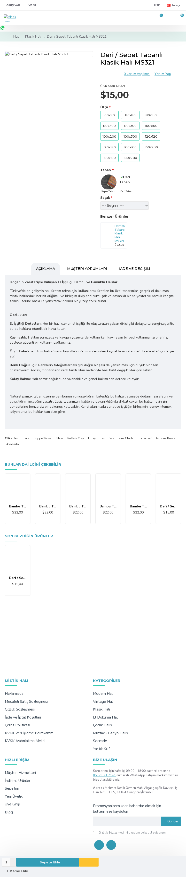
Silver (59, 438)
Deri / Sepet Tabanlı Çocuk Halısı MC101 (168, 506)
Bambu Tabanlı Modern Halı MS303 (77, 506)
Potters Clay (75, 438)
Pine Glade (126, 438)
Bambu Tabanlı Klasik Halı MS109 (47, 506)
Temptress (107, 438)
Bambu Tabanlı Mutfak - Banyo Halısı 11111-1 (108, 506)
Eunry (92, 438)
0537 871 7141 (104, 775)
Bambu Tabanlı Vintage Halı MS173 (138, 506)
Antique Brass (165, 438)
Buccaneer (144, 438)
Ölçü (104, 107)
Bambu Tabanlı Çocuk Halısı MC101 (17, 506)
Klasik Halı (33, 36)
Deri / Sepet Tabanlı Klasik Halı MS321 (17, 578)
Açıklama (45, 268)
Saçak (105, 197)
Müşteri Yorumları (87, 268)
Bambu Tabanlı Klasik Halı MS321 (120, 233)
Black (25, 438)
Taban (105, 170)
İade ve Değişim (134, 268)
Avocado (12, 444)
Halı (16, 36)
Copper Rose (42, 438)
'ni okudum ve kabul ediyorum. (132, 833)
